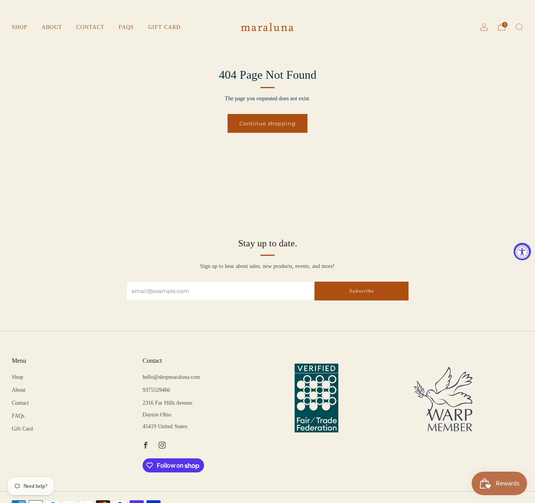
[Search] (519, 27)
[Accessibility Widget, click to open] (522, 252)
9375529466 (156, 390)
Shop (19, 27)
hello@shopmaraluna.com (171, 377)
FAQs (126, 27)
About (52, 27)
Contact (90, 27)
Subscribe (361, 291)
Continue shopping (267, 123)
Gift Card (164, 27)
